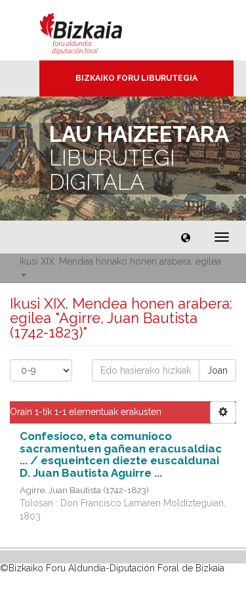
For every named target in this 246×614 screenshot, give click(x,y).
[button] (185, 237)
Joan (217, 370)
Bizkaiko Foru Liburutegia (136, 78)
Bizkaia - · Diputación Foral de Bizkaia (94, 30)
